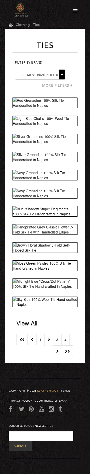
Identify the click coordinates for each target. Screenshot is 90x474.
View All (26, 322)
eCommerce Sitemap (50, 400)
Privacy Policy (20, 400)
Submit (20, 446)
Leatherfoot (47, 390)
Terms (65, 390)
